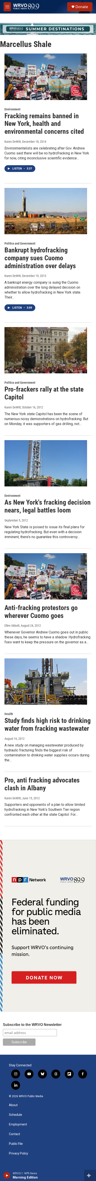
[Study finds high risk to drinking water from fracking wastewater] (45, 681)
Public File (16, 1143)
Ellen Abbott (11, 625)
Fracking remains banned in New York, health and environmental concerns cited (44, 124)
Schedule (15, 1114)
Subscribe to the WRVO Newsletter (32, 1025)
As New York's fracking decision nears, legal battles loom (47, 506)
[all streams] (90, 1175)
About (13, 1105)
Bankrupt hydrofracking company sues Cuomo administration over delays (40, 258)
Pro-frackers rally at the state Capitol (43, 393)
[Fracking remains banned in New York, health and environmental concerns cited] (45, 76)
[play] (7, 1175)
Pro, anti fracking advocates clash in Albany (42, 784)
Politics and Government (19, 243)
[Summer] (48, 29)
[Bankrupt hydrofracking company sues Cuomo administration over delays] (45, 211)
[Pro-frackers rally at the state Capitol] (45, 350)
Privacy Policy (18, 1153)
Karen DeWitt (12, 141)
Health (8, 714)
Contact (14, 1134)
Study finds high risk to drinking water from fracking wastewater (47, 724)
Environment (12, 109)
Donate (81, 7)
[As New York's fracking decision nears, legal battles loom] (45, 463)
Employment (18, 1124)
